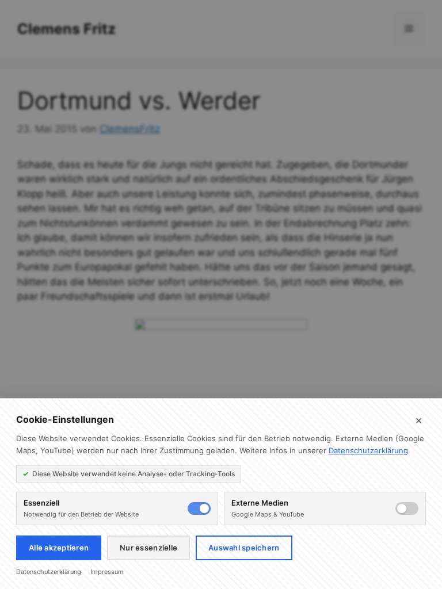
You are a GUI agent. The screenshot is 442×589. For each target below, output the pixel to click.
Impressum (107, 572)
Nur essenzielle (148, 547)
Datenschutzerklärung (368, 450)
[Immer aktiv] (199, 508)
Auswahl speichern (243, 547)
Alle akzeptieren (59, 547)
